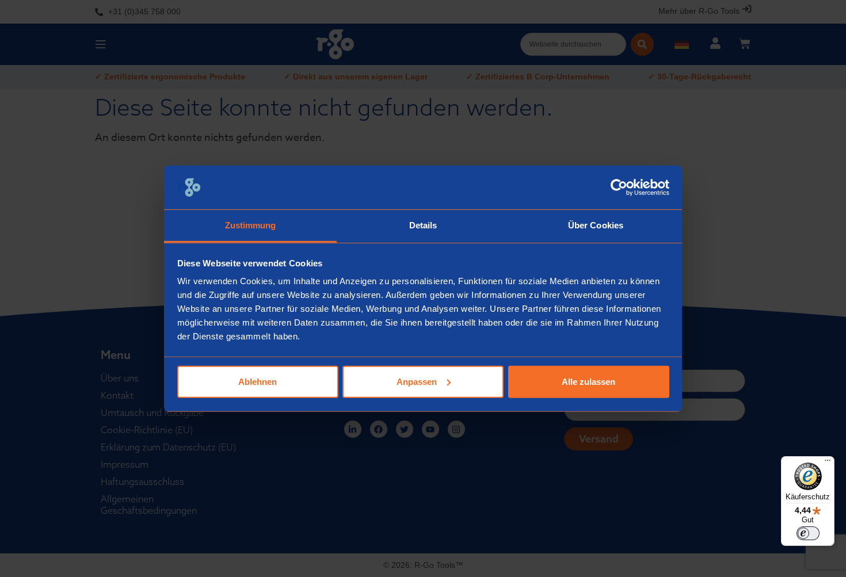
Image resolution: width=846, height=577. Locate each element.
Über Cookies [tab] (595, 225)
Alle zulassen (588, 382)
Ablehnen (257, 382)
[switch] (808, 533)
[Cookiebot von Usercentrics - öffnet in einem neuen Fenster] (619, 187)
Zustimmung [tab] (250, 225)
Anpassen (417, 382)
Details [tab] (423, 225)
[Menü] (827, 463)
